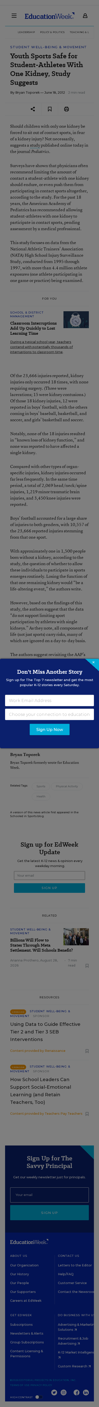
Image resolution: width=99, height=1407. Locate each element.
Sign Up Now (49, 729)
